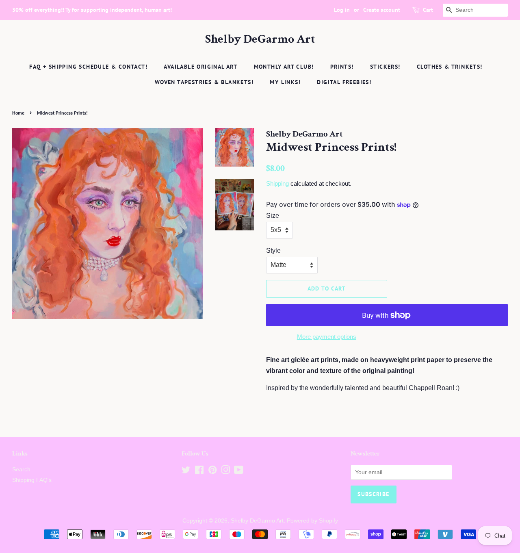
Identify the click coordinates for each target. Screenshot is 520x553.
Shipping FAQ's (32, 480)
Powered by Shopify (312, 521)
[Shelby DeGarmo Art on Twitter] (186, 471)
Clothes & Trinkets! (450, 66)
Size (272, 215)
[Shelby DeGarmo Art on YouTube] (238, 471)
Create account (381, 9)
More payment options (326, 336)
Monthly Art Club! (284, 66)
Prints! (342, 66)
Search (21, 469)
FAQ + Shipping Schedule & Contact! (88, 66)
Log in (342, 9)
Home (18, 113)
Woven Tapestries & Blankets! (204, 82)
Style (273, 250)
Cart (428, 9)
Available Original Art (200, 66)
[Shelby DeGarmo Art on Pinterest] (212, 471)
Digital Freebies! (344, 82)
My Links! (285, 82)
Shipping (277, 183)
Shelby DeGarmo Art (260, 39)
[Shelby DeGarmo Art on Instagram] (225, 471)
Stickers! (385, 66)
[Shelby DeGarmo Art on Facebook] (199, 471)
